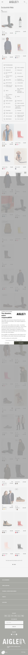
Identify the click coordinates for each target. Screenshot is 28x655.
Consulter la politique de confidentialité (9, 338)
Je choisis (7, 342)
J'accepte (21, 342)
